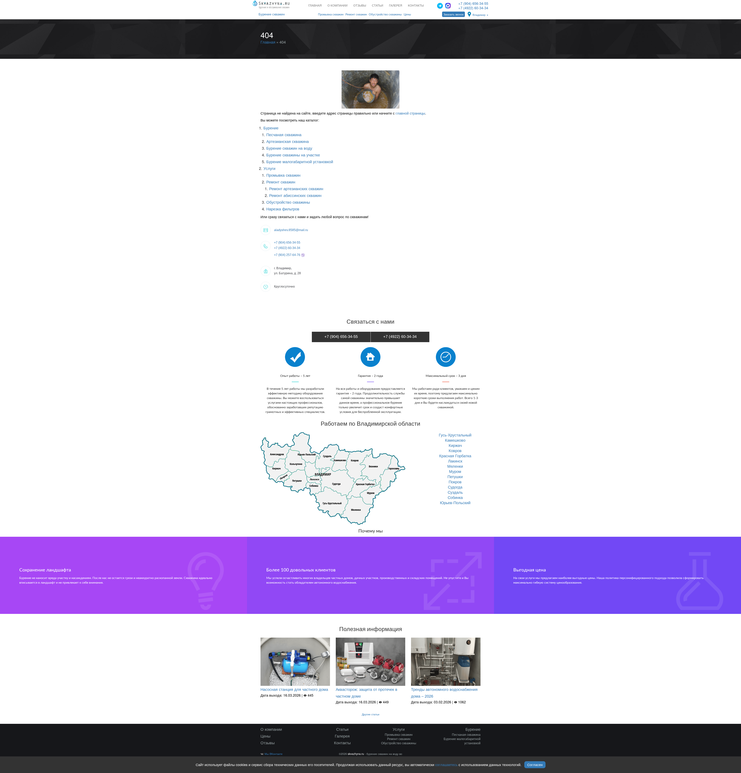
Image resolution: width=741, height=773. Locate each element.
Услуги (269, 168)
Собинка (455, 497)
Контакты (416, 5)
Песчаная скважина (283, 134)
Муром (455, 471)
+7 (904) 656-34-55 (473, 3)
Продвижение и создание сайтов (474, 755)
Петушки (455, 476)
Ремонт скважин (356, 14)
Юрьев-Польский (455, 502)
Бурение (270, 128)
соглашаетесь (446, 764)
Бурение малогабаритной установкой (299, 161)
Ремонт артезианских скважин (296, 188)
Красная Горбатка (455, 455)
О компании (337, 5)
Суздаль (455, 492)
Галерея (395, 5)
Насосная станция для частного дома (294, 689)
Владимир (479, 15)
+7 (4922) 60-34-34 (473, 7)
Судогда (455, 487)
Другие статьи (370, 714)
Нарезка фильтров (282, 209)
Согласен (535, 764)
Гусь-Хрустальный (455, 435)
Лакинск (455, 461)
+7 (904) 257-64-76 (287, 255)
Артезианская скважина (287, 141)
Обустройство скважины (385, 14)
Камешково (455, 440)
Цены (407, 14)
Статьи (377, 5)
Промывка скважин (330, 14)
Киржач (455, 445)
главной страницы (410, 113)
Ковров (455, 450)
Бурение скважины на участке (293, 155)
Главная (315, 5)
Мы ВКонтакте (274, 754)
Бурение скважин (272, 14)
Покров (455, 481)
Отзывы (359, 5)
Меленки (455, 466)
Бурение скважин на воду (289, 148)
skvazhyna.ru (356, 754)
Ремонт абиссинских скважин (295, 195)
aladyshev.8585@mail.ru (291, 230)
